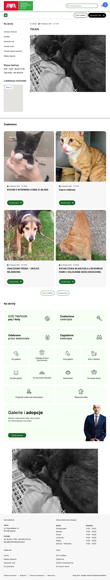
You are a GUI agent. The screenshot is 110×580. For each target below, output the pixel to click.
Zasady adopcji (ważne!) (13, 51)
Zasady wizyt (9, 46)
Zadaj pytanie (17, 435)
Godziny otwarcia (10, 32)
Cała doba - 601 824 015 (13, 73)
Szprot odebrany (67, 189)
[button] (5, 15)
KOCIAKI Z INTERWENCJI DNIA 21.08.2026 (27, 189)
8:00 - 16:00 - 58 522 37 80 (14, 69)
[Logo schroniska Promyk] (18, 6)
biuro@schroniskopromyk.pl (14, 542)
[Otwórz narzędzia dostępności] (105, 4)
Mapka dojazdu (9, 56)
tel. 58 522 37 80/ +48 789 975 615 (17, 539)
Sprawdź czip (9, 41)
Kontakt (7, 37)
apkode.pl (103, 575)
